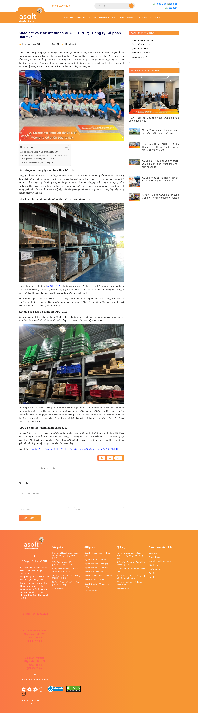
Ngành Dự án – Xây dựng (96, 567)
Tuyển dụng (154, 569)
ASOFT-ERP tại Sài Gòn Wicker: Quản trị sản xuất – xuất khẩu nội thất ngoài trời (160, 164)
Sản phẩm (68, 17)
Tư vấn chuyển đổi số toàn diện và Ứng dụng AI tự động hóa (130, 555)
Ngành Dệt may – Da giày (96, 563)
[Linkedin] (110, 458)
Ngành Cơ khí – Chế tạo (95, 559)
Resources (145, 17)
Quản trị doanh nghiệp (142, 40)
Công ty (131, 17)
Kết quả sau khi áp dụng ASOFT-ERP (38, 159)
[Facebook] (102, 458)
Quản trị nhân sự (140, 48)
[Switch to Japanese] (171, 8)
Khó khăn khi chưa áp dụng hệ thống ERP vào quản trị (45, 155)
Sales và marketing (141, 44)
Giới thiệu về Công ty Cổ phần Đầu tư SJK (40, 152)
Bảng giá (104, 17)
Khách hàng (118, 17)
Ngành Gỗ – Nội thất (93, 571)
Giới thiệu (153, 565)
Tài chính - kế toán (141, 52)
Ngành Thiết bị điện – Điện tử (98, 576)
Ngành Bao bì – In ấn (94, 580)
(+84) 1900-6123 (61, 5)
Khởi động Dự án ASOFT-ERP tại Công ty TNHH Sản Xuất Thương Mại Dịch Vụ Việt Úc (160, 147)
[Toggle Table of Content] (64, 147)
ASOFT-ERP (53, 286)
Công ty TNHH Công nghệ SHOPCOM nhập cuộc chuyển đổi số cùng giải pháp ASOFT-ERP (73, 449)
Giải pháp (81, 17)
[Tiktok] (41, 689)
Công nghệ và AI (140, 57)
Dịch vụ (92, 17)
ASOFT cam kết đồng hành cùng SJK (38, 162)
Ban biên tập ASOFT (32, 44)
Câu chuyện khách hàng (160, 561)
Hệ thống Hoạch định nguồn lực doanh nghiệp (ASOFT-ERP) (65, 555)
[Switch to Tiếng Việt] (159, 4)
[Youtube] (35, 689)
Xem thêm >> (58, 589)
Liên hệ (157, 17)
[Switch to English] (172, 4)
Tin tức (152, 573)
